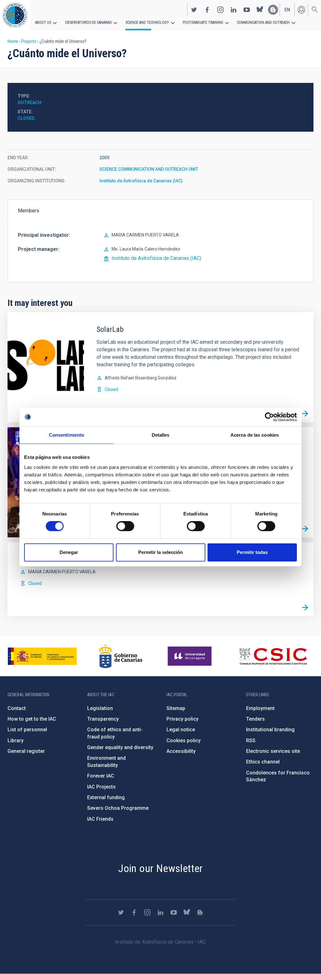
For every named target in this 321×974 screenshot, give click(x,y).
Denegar (69, 552)
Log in (301, 9)
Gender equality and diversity (120, 747)
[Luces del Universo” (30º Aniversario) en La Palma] (305, 528)
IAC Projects (101, 787)
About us (43, 22)
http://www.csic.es (273, 656)
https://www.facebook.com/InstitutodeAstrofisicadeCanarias (207, 9)
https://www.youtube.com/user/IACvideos (246, 9)
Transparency (103, 719)
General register (26, 751)
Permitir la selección (160, 552)
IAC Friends (100, 819)
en (287, 9)
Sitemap (175, 708)
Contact (17, 708)
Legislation (100, 708)
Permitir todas (252, 552)
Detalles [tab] (161, 435)
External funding (106, 797)
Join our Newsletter (160, 868)
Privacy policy (182, 719)
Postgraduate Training (203, 22)
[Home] (15, 15)
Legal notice (180, 730)
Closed (26, 118)
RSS (250, 740)
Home (13, 41)
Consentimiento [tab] (66, 435)
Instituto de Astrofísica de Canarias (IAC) (141, 180)
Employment (260, 708)
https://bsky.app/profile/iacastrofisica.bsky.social (259, 9)
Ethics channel (263, 762)
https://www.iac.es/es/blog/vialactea (273, 9)
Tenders (255, 719)
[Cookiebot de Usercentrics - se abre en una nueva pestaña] (269, 417)
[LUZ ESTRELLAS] (305, 607)
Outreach (29, 102)
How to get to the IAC (32, 719)
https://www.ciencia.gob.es (42, 656)
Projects (28, 41)
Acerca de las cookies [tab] (254, 435)
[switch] (125, 526)
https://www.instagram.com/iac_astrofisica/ (220, 9)
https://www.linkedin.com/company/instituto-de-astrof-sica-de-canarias (233, 9)
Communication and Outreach (263, 22)
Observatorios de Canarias (88, 22)
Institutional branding (270, 730)
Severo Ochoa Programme (118, 808)
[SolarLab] (305, 413)
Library (16, 740)
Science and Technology (147, 22)
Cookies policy (183, 740)
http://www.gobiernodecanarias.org (121, 656)
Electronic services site (273, 751)
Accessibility (181, 751)
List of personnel (27, 730)
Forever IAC (100, 776)
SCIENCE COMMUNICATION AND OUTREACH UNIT (148, 169)
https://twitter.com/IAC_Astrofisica (194, 9)
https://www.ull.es (190, 656)
